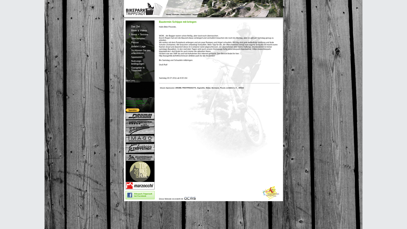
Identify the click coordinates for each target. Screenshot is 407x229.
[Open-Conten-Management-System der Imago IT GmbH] (190, 199)
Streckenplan (138, 38)
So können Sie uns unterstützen (141, 51)
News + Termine (139, 34)
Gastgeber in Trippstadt (138, 69)
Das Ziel (135, 26)
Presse (135, 42)
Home (168, 14)
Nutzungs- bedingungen (137, 62)
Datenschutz (186, 14)
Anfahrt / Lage (138, 46)
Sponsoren (136, 57)
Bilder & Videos (139, 30)
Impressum (197, 14)
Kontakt (175, 14)
